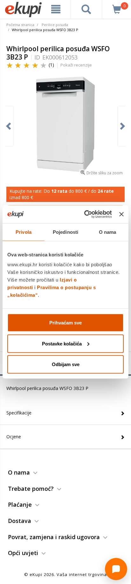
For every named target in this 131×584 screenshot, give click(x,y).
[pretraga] (86, 9)
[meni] (56, 9)
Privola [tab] (23, 231)
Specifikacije (18, 413)
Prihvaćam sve (65, 322)
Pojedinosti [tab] (65, 231)
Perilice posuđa (55, 24)
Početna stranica (20, 24)
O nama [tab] (107, 231)
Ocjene (13, 437)
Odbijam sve (65, 364)
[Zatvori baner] (121, 214)
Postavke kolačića (62, 343)
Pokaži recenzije (76, 65)
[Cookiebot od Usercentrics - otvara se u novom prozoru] (85, 214)
